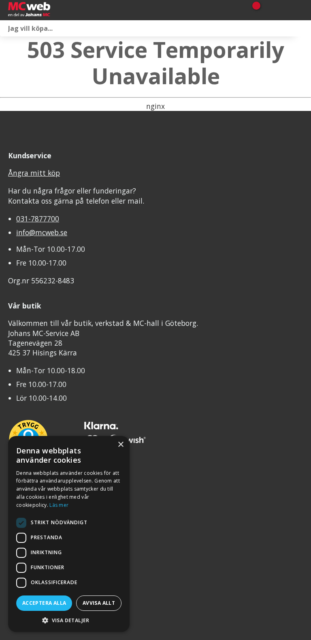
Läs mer (58, 505)
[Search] (303, 28)
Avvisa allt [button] (99, 603)
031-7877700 (37, 218)
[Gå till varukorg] (253, 10)
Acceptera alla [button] (44, 603)
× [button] (120, 445)
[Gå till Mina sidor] (267, 10)
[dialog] (69, 534)
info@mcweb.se (41, 232)
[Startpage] (48, 10)
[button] (68, 620)
